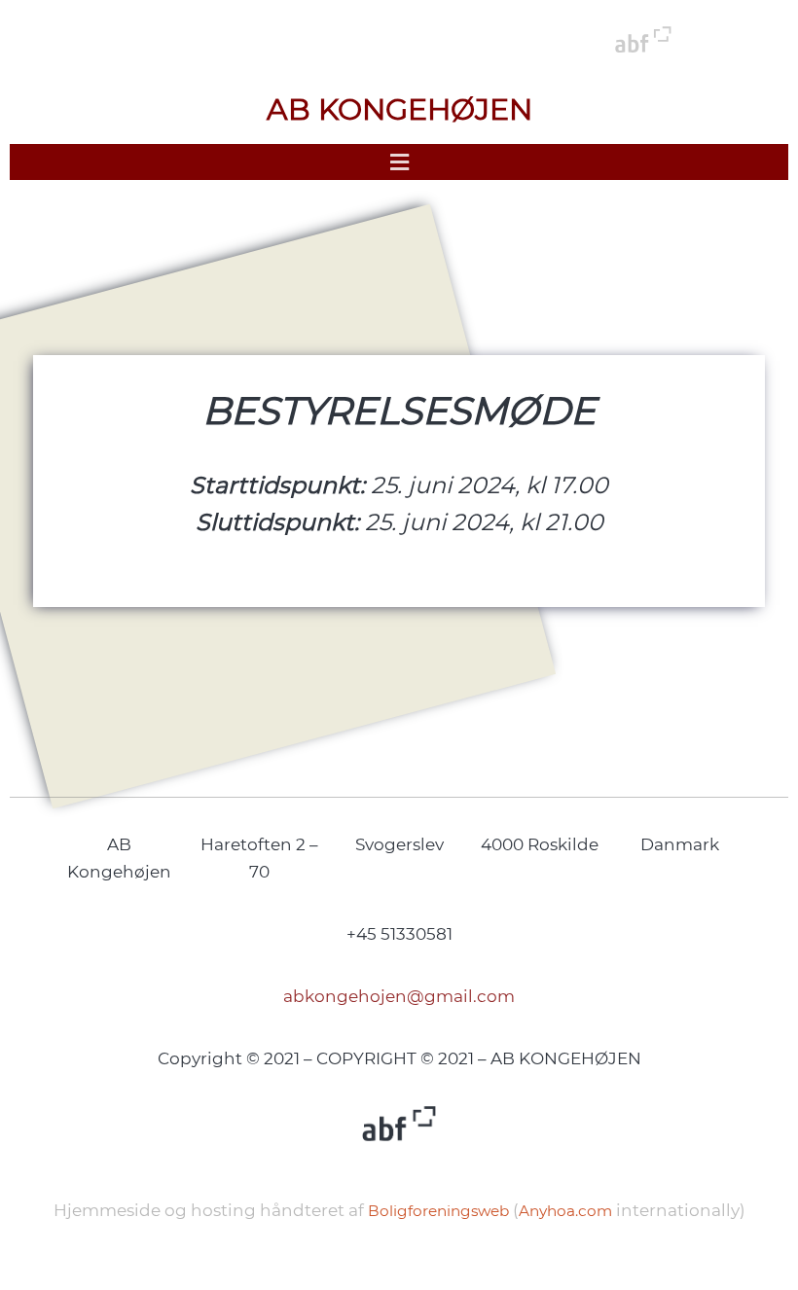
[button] (399, 162)
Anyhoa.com (565, 1210)
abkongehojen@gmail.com (399, 996)
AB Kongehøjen (399, 109)
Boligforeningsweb (438, 1210)
